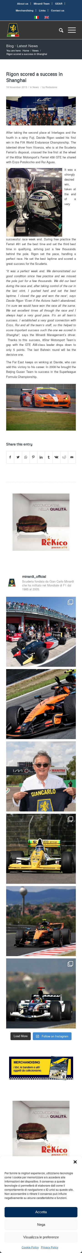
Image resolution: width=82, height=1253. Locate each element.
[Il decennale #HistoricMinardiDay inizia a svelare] (41, 632)
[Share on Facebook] (10, 457)
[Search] (58, 30)
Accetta (41, 1212)
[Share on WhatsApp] (26, 457)
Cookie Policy (30, 1247)
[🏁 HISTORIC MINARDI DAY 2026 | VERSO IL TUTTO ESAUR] (41, 849)
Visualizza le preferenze (41, 1237)
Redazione (51, 87)
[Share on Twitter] (18, 457)
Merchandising (24, 10)
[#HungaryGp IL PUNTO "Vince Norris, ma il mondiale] (41, 921)
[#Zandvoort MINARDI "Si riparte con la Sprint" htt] (41, 776)
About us (22, 3)
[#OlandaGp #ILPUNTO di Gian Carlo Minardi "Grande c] (41, 704)
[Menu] (69, 30)
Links (42, 10)
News (36, 87)
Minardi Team (42, 3)
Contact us (57, 10)
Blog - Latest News (22, 45)
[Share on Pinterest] (33, 457)
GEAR (58, 3)
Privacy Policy (49, 1247)
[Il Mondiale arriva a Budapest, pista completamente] (41, 993)
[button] (75, 1162)
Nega (41, 1224)
